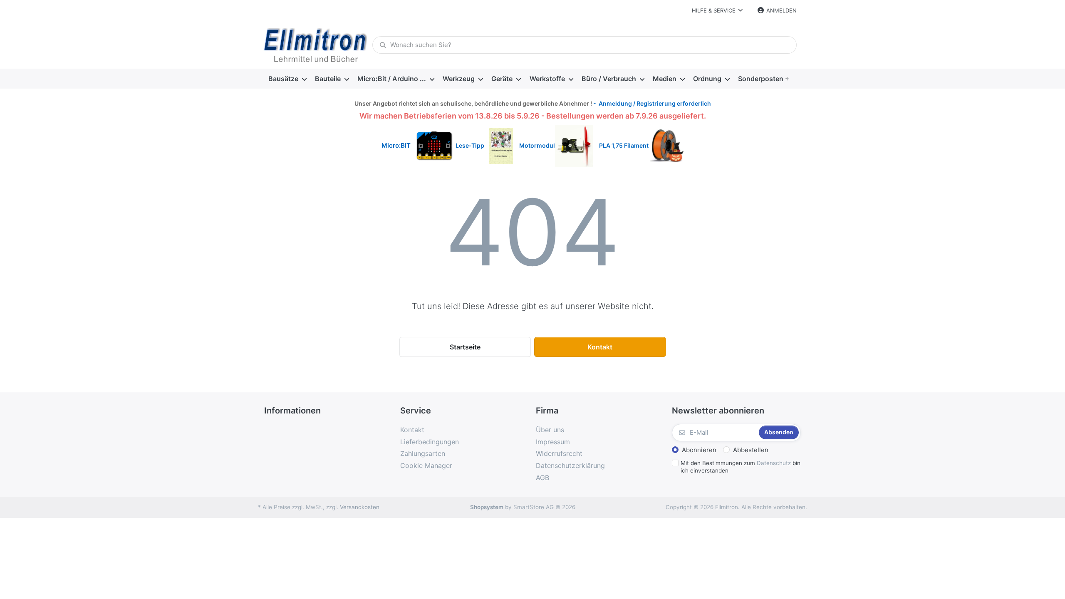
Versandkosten (359, 507)
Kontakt (599, 347)
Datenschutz (774, 463)
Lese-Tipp (472, 145)
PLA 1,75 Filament (624, 145)
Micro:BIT (396, 145)
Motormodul (535, 145)
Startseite (465, 347)
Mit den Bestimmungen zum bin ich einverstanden (740, 467)
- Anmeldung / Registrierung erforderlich (651, 103)
